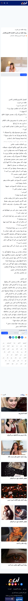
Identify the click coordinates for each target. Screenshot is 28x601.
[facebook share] (22, 337)
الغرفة (8, 345)
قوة (25, 360)
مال (4, 351)
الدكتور (19, 343)
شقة (25, 345)
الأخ (25, 351)
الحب (21, 363)
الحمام (8, 363)
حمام (16, 357)
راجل (18, 351)
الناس (9, 351)
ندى (17, 345)
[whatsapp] (10, 337)
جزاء (14, 343)
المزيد (4, 394)
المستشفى (9, 343)
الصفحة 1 (23, 332)
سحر (21, 345)
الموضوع (24, 343)
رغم (13, 351)
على (7, 354)
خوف (12, 363)
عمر (21, 354)
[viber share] (13, 337)
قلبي (21, 348)
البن (25, 363)
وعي (13, 348)
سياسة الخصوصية (17, 589)
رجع (11, 357)
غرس (25, 354)
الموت (13, 360)
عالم (18, 360)
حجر (17, 363)
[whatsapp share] (16, 337)
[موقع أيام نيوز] (22, 3)
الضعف (16, 354)
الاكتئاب (24, 357)
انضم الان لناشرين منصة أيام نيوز (19, 592)
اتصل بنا (9, 589)
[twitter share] (19, 337)
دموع (13, 345)
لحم (11, 354)
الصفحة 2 (24, 74)
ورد (21, 351)
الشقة (4, 348)
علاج (17, 348)
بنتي (3, 343)
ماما (25, 348)
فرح (3, 345)
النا (5, 360)
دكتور (8, 348)
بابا (9, 360)
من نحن (24, 589)
